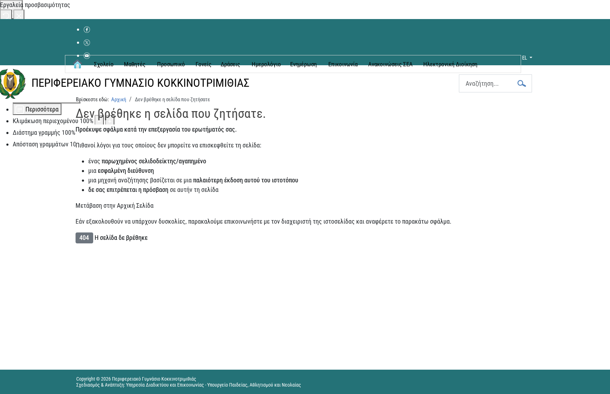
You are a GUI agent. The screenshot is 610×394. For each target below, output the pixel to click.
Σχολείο (104, 64)
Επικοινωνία (343, 64)
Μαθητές (134, 64)
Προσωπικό (171, 64)
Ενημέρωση (303, 64)
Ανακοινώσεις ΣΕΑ (390, 64)
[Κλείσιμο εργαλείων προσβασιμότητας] (18, 15)
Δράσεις (230, 64)
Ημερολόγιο (266, 64)
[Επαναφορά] (6, 15)
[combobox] (495, 83)
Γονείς (203, 64)
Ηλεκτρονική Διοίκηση (450, 64)
